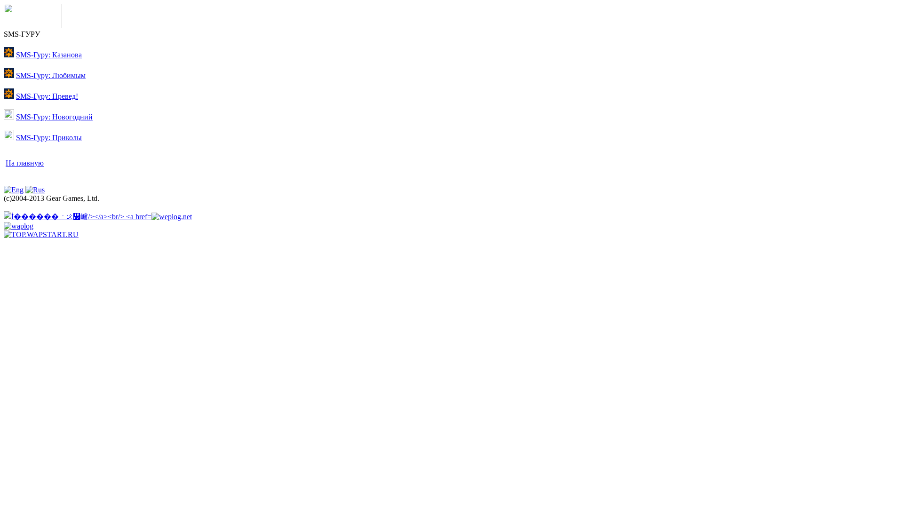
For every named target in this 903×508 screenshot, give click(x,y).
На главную (25, 163)
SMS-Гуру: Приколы (49, 138)
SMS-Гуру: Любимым (51, 75)
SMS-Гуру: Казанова (49, 55)
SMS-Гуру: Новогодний (54, 117)
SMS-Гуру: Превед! (47, 96)
